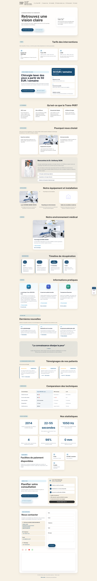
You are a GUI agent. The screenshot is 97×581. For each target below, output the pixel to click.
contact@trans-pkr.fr (26, 539)
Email (49, 517)
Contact (75, 3)
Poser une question (27, 500)
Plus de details (38, 245)
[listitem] (62, 485)
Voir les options (41, 90)
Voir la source (27, 376)
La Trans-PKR (37, 3)
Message (50, 532)
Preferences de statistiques (51, 577)
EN (94, 290)
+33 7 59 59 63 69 (26, 544)
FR (94, 288)
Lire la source (24, 334)
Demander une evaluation (29, 90)
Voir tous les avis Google (24, 364)
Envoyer (52, 545)
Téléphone (50, 522)
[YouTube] (29, 550)
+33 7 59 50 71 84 (25, 533)
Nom (49, 512)
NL (94, 292)
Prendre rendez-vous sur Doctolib (30, 495)
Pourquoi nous (45, 3)
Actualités (52, 3)
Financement (69, 3)
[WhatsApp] (32, 550)
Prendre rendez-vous (60, 3)
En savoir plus (39, 29)
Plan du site (43, 577)
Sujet (49, 527)
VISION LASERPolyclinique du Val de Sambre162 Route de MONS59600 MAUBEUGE (28, 526)
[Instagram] (22, 550)
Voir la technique (37, 247)
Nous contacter (43, 305)
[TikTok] (26, 550)
